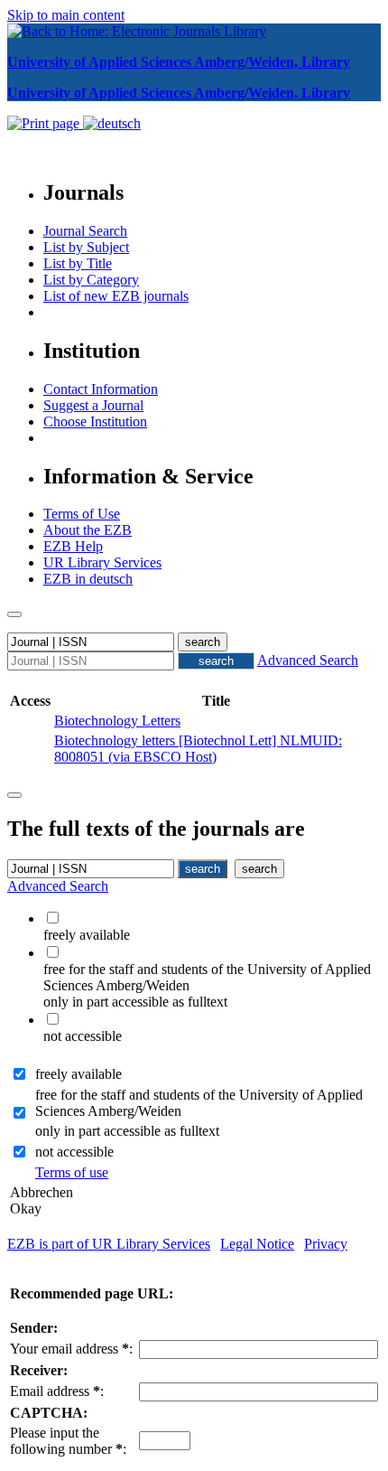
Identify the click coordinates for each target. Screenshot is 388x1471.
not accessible (74, 1151)
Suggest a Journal (93, 405)
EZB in (88, 578)
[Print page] (45, 123)
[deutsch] (112, 123)
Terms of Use (81, 513)
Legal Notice (257, 1243)
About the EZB (87, 530)
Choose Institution (95, 421)
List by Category (91, 279)
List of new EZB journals (116, 296)
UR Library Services (102, 562)
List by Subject (86, 247)
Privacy (325, 1243)
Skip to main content (66, 15)
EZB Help (73, 546)
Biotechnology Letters (117, 720)
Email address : (57, 1391)
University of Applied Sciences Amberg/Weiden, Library (178, 62)
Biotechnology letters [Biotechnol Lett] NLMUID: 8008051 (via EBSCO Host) (198, 748)
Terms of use (71, 1172)
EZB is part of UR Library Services (108, 1243)
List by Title (77, 263)
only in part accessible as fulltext (127, 1130)
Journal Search (85, 231)
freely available (78, 1074)
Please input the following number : (68, 1441)
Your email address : (71, 1348)
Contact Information (100, 389)
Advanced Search (307, 660)
